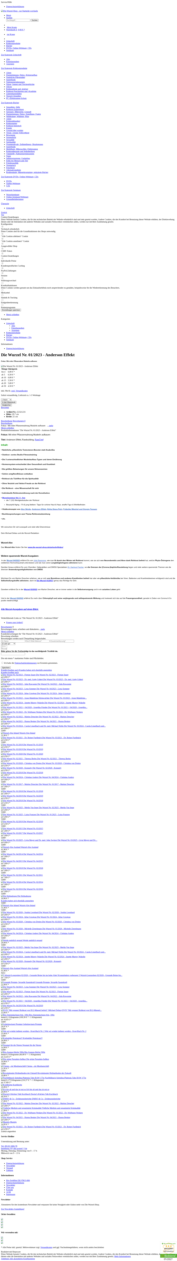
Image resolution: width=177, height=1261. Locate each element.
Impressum (10, 1194)
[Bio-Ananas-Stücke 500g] (12, 1052)
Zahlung (9, 1170)
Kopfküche (17, 1085)
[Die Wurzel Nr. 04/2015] (12, 861)
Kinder (9, 128)
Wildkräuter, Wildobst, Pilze (17, 116)
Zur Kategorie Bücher (10, 103)
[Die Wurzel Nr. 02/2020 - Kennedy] (17, 768)
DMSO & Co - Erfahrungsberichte (46, 1099)
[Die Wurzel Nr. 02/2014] (12, 882)
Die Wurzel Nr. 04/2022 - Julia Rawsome (54, 684)
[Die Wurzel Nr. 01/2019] (12, 745)
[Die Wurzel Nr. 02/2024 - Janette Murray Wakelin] (22, 703)
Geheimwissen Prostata (32, 1024)
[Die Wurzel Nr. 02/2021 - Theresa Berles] (19, 759)
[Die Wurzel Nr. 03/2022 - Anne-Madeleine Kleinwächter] (25, 698)
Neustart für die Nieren (31, 1045)
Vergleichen (6, 405)
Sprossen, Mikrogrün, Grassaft (18, 112)
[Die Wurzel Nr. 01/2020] (12, 754)
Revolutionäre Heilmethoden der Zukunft (54, 1073)
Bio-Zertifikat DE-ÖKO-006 (18, 1180)
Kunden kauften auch (10, 670)
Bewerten (5, 407)
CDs (8, 186)
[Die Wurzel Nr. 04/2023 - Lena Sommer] (19, 689)
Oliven (9, 87)
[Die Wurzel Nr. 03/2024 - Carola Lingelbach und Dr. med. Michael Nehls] (32, 726)
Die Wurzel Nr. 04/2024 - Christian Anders (56, 777)
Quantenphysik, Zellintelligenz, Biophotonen (24, 144)
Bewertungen (19, 421)
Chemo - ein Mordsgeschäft (37, 1066)
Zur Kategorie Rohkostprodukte (14, 68)
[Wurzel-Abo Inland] (10, 733)
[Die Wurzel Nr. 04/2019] (12, 796)
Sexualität (10, 140)
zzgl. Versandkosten (19, 391)
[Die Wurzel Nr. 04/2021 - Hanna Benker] (19, 721)
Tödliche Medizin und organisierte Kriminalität (61, 1108)
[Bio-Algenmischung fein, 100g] (15, 1015)
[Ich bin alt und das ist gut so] (13, 1089)
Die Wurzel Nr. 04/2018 (33, 800)
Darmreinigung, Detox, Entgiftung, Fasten (23, 114)
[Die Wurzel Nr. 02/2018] (12, 868)
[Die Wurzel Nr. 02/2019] (12, 821)
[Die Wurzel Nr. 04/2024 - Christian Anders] (20, 777)
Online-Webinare (13, 183)
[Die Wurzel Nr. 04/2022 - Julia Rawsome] (19, 684)
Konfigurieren (29, 1259)
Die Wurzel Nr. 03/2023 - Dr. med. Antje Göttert (63, 679)
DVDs (9, 181)
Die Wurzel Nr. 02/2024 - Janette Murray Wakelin (64, 703)
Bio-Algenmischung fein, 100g (41, 1015)
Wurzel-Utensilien (13, 96)
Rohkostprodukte (13, 333)
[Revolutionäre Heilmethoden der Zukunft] (19, 1073)
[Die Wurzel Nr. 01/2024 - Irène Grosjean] (19, 693)
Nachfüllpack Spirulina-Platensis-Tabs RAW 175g (65, 1078)
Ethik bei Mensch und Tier (17, 161)
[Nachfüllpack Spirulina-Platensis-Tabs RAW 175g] (23, 1078)
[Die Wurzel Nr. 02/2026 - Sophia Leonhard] (20, 912)
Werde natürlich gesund (32, 940)
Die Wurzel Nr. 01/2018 (33, 791)
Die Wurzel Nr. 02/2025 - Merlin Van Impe (56, 807)
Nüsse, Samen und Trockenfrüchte (20, 84)
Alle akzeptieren (16, 1259)
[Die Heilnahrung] (9, 896)
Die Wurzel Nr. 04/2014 (33, 854)
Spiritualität (11, 142)
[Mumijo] (5, 1122)
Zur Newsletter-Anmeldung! (12, 1209)
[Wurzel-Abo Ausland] (11, 847)
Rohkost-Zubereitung (15, 109)
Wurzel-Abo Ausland (29, 847)
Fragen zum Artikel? (14, 622)
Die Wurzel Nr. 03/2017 (33, 833)
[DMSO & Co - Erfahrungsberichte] (16, 1099)
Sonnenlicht (11, 137)
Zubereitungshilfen (14, 94)
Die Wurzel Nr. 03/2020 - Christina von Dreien (61, 763)
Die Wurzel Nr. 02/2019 (33, 821)
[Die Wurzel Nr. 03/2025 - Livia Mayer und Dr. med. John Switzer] (29, 840)
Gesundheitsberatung (14, 199)
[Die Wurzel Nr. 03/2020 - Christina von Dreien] (21, 763)
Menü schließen (12, 314)
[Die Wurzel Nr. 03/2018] (12, 773)
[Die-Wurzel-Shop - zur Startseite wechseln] (19, 11)
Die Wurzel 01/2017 (45, 581)
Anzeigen (10, 64)
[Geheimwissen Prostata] (12, 1024)
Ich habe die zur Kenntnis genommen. (31, 663)
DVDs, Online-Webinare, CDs (18, 337)
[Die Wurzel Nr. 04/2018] (12, 800)
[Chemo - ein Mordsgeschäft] (13, 1066)
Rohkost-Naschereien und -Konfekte (21, 91)
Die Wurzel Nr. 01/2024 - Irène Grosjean (53, 693)
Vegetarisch (11, 165)
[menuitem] (91, 6)
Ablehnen (5, 1259)
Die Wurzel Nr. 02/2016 (33, 889)
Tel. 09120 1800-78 (9, 1146)
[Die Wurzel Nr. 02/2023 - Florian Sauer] (18, 675)
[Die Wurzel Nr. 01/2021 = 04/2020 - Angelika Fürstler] (24, 707)
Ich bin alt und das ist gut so (37, 1089)
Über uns (10, 1187)
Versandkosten (46, 1247)
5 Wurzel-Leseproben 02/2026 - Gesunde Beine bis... (100, 975)
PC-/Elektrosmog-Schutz (16, 98)
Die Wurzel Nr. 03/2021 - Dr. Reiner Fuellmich (61, 738)
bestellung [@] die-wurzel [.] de (14, 1148)
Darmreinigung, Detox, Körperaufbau (21, 75)
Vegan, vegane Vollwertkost (17, 133)
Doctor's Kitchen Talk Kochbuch (44, 1094)
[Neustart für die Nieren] (11, 1045)
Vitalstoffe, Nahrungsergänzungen (20, 154)
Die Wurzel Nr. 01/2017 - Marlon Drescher (56, 784)
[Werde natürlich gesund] (12, 940)
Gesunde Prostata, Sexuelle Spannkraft (51, 982)
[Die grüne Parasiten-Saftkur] (13, 1059)
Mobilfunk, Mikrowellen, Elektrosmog (22, 149)
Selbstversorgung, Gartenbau (18, 158)
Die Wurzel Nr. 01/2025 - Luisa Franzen (53, 814)
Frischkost (10, 168)
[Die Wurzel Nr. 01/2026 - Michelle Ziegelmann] (21, 929)
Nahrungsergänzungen (15, 82)
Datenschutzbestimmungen (26, 663)
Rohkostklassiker (13, 121)
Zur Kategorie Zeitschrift (11, 55)
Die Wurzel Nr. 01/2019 (33, 745)
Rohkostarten (11, 123)
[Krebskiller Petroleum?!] (12, 1038)
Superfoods (11, 80)
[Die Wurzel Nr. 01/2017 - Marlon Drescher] (20, 784)
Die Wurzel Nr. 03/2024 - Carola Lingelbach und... (85, 726)
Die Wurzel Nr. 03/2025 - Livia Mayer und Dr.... (77, 840)
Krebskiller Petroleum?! (33, 1038)
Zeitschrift (10, 323)
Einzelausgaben (12, 61)
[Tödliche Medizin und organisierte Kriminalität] (21, 1108)
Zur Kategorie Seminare (11, 190)
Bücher (9, 335)
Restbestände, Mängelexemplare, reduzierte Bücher (27, 172)
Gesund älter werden (14, 130)
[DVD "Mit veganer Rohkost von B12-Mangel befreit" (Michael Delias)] (31, 1010)
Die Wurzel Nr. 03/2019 (33, 749)
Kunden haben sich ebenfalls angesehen (35, 670)
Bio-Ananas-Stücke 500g (34, 1052)
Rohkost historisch (13, 126)
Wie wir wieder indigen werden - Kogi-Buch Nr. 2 (65, 1031)
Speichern (6, 668)
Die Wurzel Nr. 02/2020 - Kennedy (47, 768)
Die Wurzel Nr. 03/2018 (33, 773)
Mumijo (13, 1122)
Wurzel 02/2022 (30, 589)
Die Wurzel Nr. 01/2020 (33, 754)
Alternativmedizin (13, 170)
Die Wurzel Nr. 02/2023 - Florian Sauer (52, 675)
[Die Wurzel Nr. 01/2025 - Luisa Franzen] (19, 814)
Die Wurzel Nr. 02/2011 (33, 875)
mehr (50, 426)
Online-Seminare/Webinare (17, 197)
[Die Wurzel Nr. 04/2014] (12, 854)
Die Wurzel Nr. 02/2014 (33, 882)
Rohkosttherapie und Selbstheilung (20, 151)
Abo (8, 59)
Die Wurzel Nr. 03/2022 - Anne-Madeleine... (68, 698)
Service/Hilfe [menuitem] (12, 4)
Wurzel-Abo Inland (27, 733)
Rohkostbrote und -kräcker (17, 89)
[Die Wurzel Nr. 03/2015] (12, 828)
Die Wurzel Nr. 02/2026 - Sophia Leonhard (57, 912)
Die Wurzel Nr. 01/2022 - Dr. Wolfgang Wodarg (63, 712)
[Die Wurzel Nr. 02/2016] (12, 889)
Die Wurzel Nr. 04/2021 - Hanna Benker (53, 721)
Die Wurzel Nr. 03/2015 (33, 828)
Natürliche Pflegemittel (15, 77)
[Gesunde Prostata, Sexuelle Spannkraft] (18, 982)
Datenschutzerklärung (15, 6)
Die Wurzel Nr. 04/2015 (33, 861)
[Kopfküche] (7, 1085)
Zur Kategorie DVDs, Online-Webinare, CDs (19, 177)
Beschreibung (6, 421)
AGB (8, 1192)
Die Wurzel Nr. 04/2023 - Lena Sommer (53, 689)
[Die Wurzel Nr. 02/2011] (12, 875)
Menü (8, 15)
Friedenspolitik (12, 163)
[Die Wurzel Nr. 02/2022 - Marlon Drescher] (20, 717)
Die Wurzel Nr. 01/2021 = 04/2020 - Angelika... (67, 707)
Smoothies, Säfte (13, 107)
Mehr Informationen (122, 1256)
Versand (9, 1168)
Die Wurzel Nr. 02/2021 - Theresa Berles (54, 759)
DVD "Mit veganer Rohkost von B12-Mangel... (82, 1010)
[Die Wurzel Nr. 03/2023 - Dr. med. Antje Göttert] (22, 679)
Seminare (10, 340)
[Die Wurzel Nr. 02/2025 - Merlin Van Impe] (20, 807)
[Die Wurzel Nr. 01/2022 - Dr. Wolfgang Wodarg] (22, 712)
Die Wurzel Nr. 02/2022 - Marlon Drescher (56, 717)
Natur (8, 156)
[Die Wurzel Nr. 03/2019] (12, 749)
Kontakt (9, 1190)
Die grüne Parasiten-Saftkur (37, 1059)
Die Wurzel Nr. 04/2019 (33, 796)
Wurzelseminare (12, 194)
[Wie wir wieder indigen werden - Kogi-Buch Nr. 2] (23, 1031)
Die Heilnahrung (24, 896)
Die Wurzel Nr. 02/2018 (33, 868)
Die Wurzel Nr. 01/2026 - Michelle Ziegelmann (61, 929)
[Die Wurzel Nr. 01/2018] (12, 791)
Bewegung (10, 135)
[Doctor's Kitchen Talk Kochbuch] (16, 1094)
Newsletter (10, 1166)
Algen (8, 73)
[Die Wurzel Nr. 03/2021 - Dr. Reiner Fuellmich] (21, 738)
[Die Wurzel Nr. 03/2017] (12, 833)
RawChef (39, 440)
